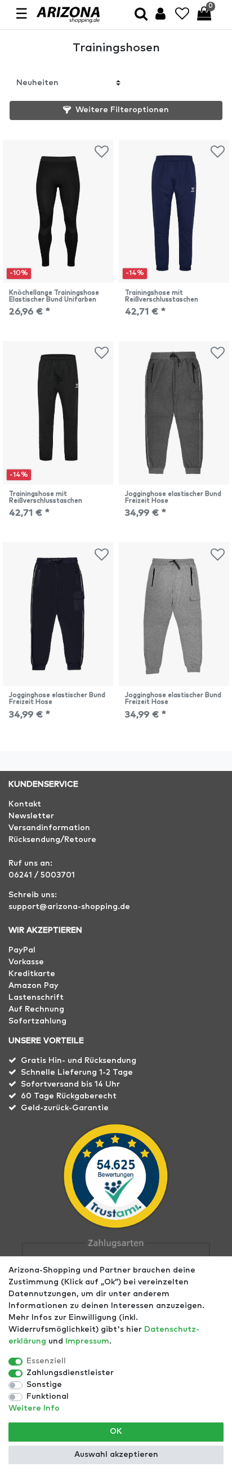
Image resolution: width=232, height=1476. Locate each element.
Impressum (87, 1341)
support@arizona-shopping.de (69, 907)
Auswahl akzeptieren (116, 1455)
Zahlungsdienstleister (70, 1373)
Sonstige (44, 1385)
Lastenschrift (36, 997)
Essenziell (46, 1361)
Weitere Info (34, 1408)
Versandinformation (49, 828)
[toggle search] (141, 15)
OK (116, 1431)
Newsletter (31, 816)
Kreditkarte (31, 974)
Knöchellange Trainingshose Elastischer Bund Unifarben (54, 296)
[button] (116, 110)
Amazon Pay (33, 986)
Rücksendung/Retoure (52, 840)
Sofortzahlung (37, 1021)
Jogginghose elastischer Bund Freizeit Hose (173, 497)
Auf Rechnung (36, 1009)
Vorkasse (26, 962)
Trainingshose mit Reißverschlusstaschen (161, 296)
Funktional (47, 1396)
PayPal (21, 950)
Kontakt (24, 804)
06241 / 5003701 (41, 875)
